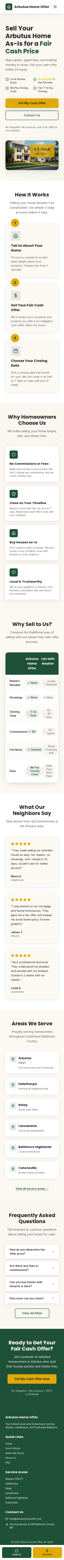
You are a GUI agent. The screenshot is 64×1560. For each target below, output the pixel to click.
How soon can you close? (27, 1298)
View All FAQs (32, 1313)
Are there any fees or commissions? (24, 1268)
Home (8, 1443)
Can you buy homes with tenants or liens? (26, 1284)
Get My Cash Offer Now (32, 1379)
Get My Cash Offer (32, 103)
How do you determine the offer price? (27, 1251)
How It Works (12, 1448)
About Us (10, 1457)
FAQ (7, 1462)
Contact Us (32, 115)
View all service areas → (32, 1188)
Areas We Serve (14, 1453)
